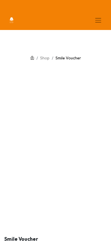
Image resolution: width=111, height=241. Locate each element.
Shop (45, 58)
